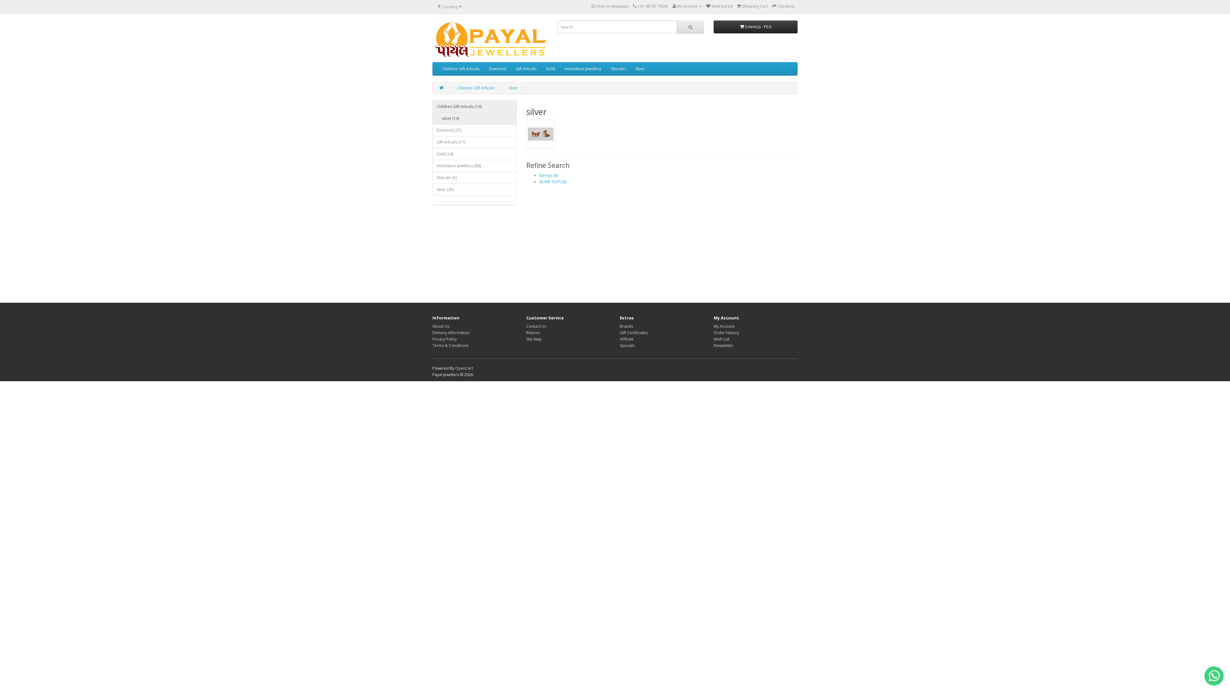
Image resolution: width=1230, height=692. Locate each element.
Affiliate (627, 339)
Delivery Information (451, 332)
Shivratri (618, 68)
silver (513, 88)
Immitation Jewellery (583, 68)
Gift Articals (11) (451, 142)
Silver (640, 68)
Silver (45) (445, 189)
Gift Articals (526, 68)
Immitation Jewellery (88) (459, 166)
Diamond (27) (449, 130)
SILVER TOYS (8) (552, 182)
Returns (533, 332)
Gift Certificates (634, 332)
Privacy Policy (444, 339)
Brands (626, 326)
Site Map (534, 339)
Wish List (721, 339)
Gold (550, 68)
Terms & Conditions (450, 345)
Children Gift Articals (461, 68)
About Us (440, 326)
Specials (627, 345)
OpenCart (464, 368)
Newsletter (723, 345)
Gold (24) (445, 154)
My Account (724, 326)
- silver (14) (448, 118)
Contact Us (536, 326)
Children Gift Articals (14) (459, 106)
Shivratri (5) (447, 177)
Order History (726, 332)
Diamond (497, 68)
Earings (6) (548, 175)
